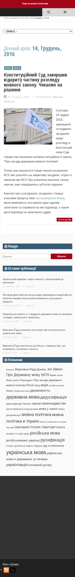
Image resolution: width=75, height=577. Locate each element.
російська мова (45, 433)
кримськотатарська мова (25, 409)
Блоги (8, 68)
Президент (26, 380)
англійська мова (56, 385)
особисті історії (14, 433)
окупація (10, 427)
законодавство (54, 403)
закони (36, 403)
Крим (53, 375)
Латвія (60, 375)
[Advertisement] (37, 516)
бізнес (9, 390)
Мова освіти (12, 380)
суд (45, 445)
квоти (9, 409)
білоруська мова (21, 391)
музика (63, 422)
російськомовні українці (23, 440)
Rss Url (6, 570)
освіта (60, 427)
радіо (26, 434)
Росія (30, 385)
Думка (17, 68)
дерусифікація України (18, 403)
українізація (16, 465)
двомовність (40, 390)
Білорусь (10, 370)
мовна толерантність (49, 422)
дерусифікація (53, 397)
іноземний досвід (40, 465)
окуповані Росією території (35, 427)
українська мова (26, 452)
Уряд (37, 385)
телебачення (56, 445)
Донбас (41, 369)
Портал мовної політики (35, 3)
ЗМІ (49, 369)
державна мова (23, 396)
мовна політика (36, 414)
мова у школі (48, 409)
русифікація (53, 439)
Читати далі (63, 219)
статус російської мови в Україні (24, 446)
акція (44, 385)
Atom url (13, 570)
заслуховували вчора (50, 198)
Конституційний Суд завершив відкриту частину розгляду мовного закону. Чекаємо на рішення (35, 82)
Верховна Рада (25, 369)
